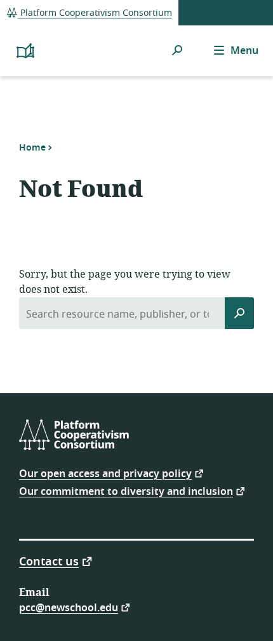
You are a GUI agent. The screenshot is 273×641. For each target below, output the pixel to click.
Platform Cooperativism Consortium (95, 13)
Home (32, 147)
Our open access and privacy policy (105, 473)
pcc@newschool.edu (68, 607)
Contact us (49, 560)
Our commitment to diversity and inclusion (126, 491)
